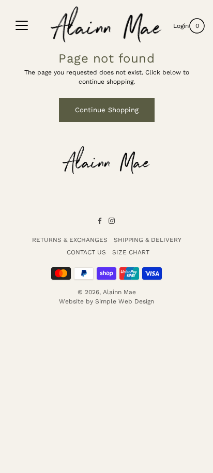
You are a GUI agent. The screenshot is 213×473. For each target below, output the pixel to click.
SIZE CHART (130, 252)
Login (181, 25)
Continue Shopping (107, 110)
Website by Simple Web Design (106, 301)
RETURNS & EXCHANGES (70, 239)
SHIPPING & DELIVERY (147, 239)
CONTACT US (86, 252)
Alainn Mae (119, 292)
